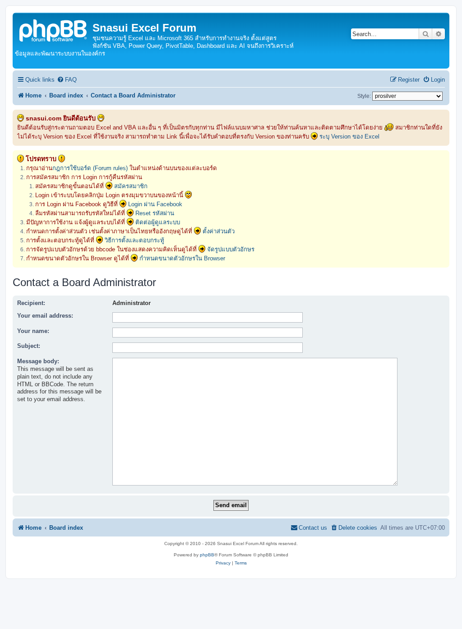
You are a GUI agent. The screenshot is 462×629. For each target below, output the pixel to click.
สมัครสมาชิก (131, 186)
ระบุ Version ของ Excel (349, 136)
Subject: (28, 345)
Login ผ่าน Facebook (155, 204)
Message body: (38, 361)
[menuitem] (67, 79)
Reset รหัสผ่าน (154, 213)
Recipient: (31, 303)
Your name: (33, 331)
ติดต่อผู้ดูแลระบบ (157, 222)
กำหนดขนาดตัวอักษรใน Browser (182, 258)
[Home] (53, 29)
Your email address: (45, 315)
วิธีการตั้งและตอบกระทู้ (134, 240)
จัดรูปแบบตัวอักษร (230, 249)
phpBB (207, 554)
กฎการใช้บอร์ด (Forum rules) (90, 168)
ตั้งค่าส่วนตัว (219, 231)
